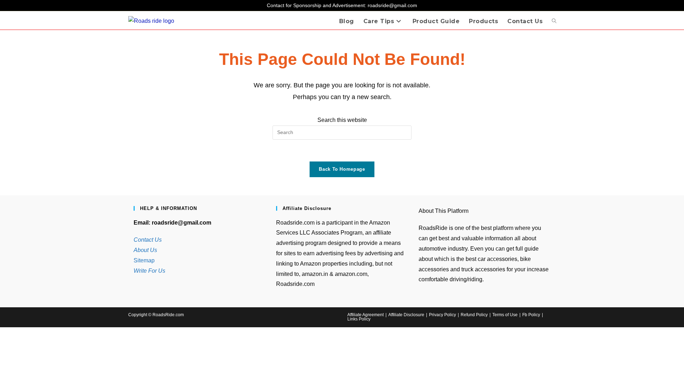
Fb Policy (531, 314)
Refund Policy (474, 314)
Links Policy (358, 319)
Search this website (342, 120)
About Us (145, 250)
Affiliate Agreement (365, 314)
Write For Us (149, 271)
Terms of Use (505, 314)
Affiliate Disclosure (406, 314)
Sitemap (144, 260)
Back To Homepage (342, 169)
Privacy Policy (442, 314)
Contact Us (148, 240)
